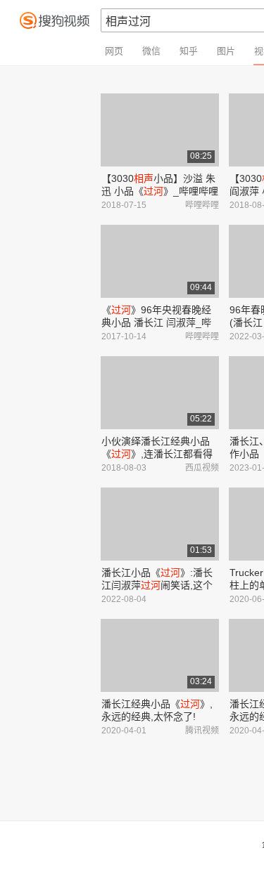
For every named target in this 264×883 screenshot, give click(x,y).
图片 (226, 51)
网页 (114, 51)
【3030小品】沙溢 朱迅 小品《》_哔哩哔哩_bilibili (159, 191)
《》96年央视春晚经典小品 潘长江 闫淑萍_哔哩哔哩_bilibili (156, 322)
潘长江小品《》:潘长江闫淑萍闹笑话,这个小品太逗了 (157, 585)
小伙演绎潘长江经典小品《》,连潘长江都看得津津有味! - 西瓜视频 (157, 454)
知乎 (189, 51)
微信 (151, 51)
